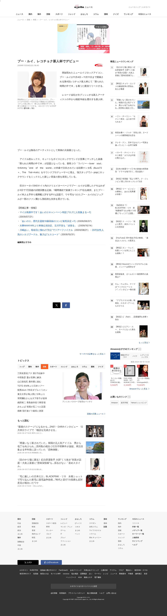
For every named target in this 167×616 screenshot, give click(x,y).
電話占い (129, 570)
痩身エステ (88, 577)
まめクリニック (76, 570)
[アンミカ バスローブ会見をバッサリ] (82, 386)
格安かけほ (44, 574)
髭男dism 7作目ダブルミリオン (32, 390)
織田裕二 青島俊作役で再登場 (31, 402)
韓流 (33, 537)
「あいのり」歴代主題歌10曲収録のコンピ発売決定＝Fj (48, 221)
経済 (19, 527)
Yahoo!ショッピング (139, 403)
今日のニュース (144, 14)
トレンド (71, 14)
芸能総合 (35, 523)
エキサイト (146, 7)
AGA (80, 577)
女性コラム (93, 527)
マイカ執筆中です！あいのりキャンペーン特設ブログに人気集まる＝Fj (55, 212)
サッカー (49, 530)
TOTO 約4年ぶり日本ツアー (30, 385)
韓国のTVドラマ (125, 356)
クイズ (116, 14)
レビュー (64, 523)
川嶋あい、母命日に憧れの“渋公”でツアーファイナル (46, 230)
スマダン (92, 523)
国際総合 (20, 542)
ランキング (128, 14)
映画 (33, 527)
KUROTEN (34, 570)
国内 (30, 14)
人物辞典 (135, 537)
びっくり (78, 523)
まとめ (20, 534)
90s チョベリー (95, 537)
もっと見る (143, 342)
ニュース (19, 14)
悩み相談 (74, 574)
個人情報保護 (92, 593)
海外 (39, 14)
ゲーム (63, 530)
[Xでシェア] (56, 305)
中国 (19, 545)
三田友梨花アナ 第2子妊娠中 (31, 373)
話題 (105, 527)
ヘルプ (134, 545)
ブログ (121, 570)
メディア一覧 (137, 530)
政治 (19, 530)
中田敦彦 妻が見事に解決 (29, 377)
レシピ (105, 574)
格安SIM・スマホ (141, 570)
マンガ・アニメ (66, 527)
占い (90, 574)
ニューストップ (134, 7)
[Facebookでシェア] (66, 305)
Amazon (114, 403)
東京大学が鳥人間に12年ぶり (31, 394)
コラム (96, 14)
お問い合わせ (111, 593)
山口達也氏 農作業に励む (29, 381)
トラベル (92, 534)
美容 (145, 574)
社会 (19, 523)
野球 (48, 527)
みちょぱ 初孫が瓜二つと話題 (31, 406)
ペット (77, 534)
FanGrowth (63, 570)
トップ (22, 367)
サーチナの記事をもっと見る (92, 354)
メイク (134, 356)
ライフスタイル (95, 530)
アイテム (113, 570)
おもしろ (84, 14)
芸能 (48, 14)
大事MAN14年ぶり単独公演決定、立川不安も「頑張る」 (48, 225)
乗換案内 (122, 574)
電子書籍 (97, 577)
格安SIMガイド (25, 574)
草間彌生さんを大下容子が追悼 (32, 398)
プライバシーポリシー (76, 593)
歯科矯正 (138, 574)
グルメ (63, 537)
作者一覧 (135, 527)
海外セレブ (36, 534)
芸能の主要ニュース (95, 414)
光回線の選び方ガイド (48, 570)
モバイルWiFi (56, 574)
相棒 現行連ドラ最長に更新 (30, 410)
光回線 (35, 574)
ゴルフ (48, 534)
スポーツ (59, 14)
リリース (135, 523)
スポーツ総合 (51, 523)
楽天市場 (124, 403)
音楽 (33, 530)
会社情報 (54, 593)
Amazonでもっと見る (138, 389)
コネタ (77, 527)
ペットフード (71, 577)
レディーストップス (144, 356)
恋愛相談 (83, 574)
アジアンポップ (115, 356)
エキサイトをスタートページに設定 (83, 586)
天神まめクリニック (91, 570)
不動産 (130, 574)
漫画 (106, 14)
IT (61, 534)
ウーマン (97, 574)
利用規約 (62, 593)
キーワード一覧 (138, 534)
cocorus (66, 574)
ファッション (66, 541)
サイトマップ (137, 541)
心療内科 (104, 570)
